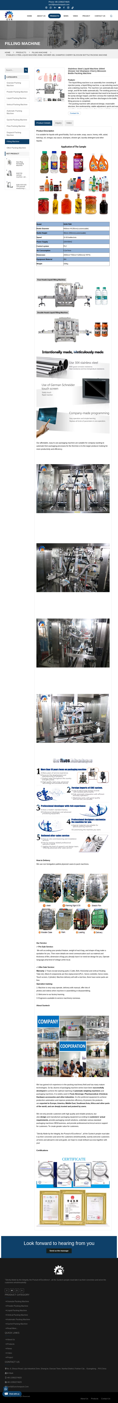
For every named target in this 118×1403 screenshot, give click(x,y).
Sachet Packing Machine (17, 120)
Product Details (43, 123)
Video (75, 16)
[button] (62, 99)
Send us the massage (59, 1251)
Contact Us (100, 16)
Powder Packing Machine (17, 92)
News (66, 16)
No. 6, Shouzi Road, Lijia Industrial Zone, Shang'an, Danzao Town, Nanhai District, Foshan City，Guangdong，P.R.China (56, 1369)
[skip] (9, 15)
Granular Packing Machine (14, 84)
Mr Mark (10, 1373)
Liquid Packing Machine (16, 98)
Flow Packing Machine (16, 126)
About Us (41, 16)
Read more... (12, 1328)
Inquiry (58, 123)
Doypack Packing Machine (14, 134)
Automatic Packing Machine (14, 112)
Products (54, 16)
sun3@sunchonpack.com (59, 5)
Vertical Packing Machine (17, 105)
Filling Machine (39, 52)
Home (29, 16)
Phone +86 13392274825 (59, 2)
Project (86, 16)
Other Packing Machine (16, 148)
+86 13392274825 (14, 1378)
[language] (46, 7)
